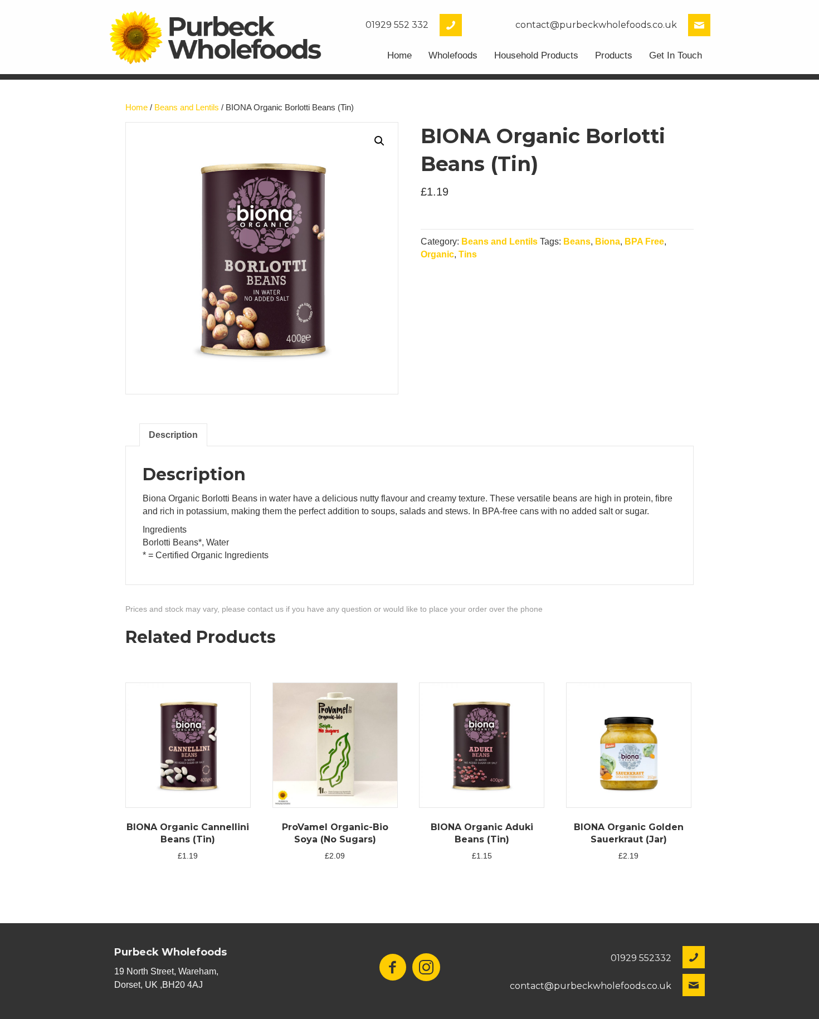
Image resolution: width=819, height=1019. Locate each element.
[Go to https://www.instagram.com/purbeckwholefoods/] (426, 968)
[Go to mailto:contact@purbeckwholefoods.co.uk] (591, 25)
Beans (577, 241)
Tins (468, 254)
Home (136, 107)
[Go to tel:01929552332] (398, 25)
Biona (607, 241)
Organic (437, 254)
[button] (379, 141)
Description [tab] (173, 435)
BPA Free (644, 241)
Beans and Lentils (186, 107)
